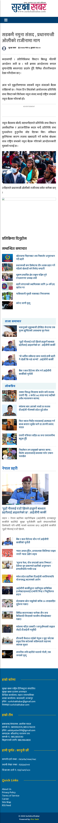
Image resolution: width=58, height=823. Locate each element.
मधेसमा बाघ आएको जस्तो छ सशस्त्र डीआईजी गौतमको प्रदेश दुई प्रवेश (34, 408)
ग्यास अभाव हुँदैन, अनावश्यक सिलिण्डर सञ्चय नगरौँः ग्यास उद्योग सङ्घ (36, 552)
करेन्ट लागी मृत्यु (23, 303)
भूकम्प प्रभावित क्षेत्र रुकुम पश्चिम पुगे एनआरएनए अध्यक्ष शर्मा (31, 276)
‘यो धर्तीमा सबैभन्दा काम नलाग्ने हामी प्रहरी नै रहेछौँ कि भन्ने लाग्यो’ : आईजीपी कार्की (37, 358)
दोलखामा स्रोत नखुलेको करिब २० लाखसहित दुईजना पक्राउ (35, 602)
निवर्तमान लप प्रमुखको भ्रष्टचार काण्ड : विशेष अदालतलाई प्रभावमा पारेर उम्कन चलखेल (36, 453)
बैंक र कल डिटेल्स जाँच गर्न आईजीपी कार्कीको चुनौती (35, 372)
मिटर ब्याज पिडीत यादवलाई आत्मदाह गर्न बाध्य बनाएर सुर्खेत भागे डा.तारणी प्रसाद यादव (37, 424)
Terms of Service (10, 796)
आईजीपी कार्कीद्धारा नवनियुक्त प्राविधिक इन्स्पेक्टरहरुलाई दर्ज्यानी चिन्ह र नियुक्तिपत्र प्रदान (35, 591)
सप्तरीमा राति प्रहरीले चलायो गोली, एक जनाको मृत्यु (33, 653)
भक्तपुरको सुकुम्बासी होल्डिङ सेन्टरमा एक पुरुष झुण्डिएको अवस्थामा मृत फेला (37, 329)
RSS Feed (6, 805)
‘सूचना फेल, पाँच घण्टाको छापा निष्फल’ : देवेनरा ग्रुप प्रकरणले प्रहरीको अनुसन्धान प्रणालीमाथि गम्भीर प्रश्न (34, 566)
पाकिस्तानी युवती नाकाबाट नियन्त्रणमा (33, 294)
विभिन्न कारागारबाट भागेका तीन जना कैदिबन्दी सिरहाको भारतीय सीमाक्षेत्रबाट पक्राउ (33, 616)
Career (5, 799)
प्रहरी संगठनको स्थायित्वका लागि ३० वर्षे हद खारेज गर (35, 286)
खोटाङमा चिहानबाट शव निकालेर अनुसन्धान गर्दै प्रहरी (35, 257)
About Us (6, 789)
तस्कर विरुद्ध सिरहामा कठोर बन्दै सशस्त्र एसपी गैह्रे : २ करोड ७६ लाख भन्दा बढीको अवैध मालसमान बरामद (37, 395)
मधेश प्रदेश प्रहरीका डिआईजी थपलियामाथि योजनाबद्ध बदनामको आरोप (35, 578)
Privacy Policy (9, 792)
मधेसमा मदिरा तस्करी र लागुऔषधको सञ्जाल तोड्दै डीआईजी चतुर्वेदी (35, 628)
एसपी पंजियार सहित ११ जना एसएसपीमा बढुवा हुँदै (37, 437)
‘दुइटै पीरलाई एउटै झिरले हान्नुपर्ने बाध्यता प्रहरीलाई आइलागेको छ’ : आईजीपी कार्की (37, 343)
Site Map (6, 802)
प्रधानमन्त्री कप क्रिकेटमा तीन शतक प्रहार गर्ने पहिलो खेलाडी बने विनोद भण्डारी (35, 267)
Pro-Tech (35, 819)
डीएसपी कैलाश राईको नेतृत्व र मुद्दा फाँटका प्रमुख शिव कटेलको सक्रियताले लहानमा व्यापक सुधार (35, 642)
